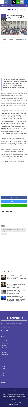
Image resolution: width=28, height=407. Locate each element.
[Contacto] (26, 5)
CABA (3, 366)
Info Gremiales (18, 39)
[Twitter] (23, 5)
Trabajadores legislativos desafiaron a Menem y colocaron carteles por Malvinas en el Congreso (16, 292)
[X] (14, 2)
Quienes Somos (7, 390)
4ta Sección (4, 347)
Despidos (4, 234)
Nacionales (10, 39)
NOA (3, 373)
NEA (3, 371)
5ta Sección (4, 350)
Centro (3, 368)
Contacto (22, 390)
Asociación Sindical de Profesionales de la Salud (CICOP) (13, 230)
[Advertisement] (14, 62)
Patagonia (4, 377)
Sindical (4, 39)
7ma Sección (5, 354)
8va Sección (4, 356)
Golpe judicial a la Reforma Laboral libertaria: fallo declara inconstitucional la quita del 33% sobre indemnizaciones (16, 278)
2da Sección (5, 343)
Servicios (15, 390)
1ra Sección (4, 340)
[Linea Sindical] (9, 10)
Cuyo (3, 375)
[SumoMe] (26, 2)
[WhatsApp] (18, 2)
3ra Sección (4, 345)
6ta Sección (4, 352)
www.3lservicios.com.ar (14, 404)
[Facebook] (20, 5)
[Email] (22, 2)
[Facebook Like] (6, 2)
